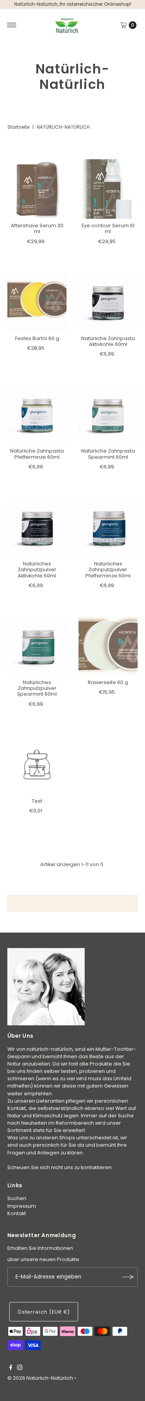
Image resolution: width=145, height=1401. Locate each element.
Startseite (18, 127)
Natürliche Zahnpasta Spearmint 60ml (108, 454)
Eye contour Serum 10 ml (108, 228)
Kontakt (16, 1213)
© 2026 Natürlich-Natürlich (40, 1378)
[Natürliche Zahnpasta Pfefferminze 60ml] (37, 414)
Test (37, 801)
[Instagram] (19, 1368)
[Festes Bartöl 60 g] (37, 302)
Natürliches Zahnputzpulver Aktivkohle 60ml (37, 569)
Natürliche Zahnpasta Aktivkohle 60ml (108, 341)
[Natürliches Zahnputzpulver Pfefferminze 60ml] (108, 527)
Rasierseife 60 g (108, 682)
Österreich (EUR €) (43, 1312)
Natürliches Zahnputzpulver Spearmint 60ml (37, 688)
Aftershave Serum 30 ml (37, 228)
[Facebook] (10, 1368)
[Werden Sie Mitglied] (128, 1277)
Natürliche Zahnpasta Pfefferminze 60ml (37, 454)
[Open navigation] (12, 25)
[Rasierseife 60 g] (108, 646)
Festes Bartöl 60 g (37, 338)
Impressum (21, 1206)
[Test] (37, 764)
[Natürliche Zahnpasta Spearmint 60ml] (108, 414)
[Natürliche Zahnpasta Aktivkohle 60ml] (108, 302)
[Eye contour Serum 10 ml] (108, 189)
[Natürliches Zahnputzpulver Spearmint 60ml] (37, 646)
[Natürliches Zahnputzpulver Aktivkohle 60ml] (37, 527)
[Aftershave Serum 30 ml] (37, 189)
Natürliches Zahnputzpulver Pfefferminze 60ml (108, 569)
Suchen (16, 1198)
